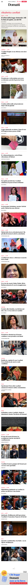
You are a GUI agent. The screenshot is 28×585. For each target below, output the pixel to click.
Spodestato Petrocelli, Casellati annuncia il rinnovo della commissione (13, 386)
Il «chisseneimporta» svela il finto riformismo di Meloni (11, 156)
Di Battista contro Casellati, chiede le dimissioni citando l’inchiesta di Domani (14, 413)
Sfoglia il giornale (12, 1)
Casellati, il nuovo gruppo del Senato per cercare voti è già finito (14, 464)
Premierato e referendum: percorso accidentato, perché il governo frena (12, 79)
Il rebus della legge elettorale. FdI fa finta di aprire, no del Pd (13, 19)
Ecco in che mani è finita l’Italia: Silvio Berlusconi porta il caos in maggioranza (13, 284)
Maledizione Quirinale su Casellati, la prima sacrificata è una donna (12, 490)
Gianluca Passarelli (5, 55)
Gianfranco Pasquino (5, 159)
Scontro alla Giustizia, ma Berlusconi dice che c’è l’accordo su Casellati (12, 309)
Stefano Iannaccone (5, 261)
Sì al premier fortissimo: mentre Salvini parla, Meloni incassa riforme (13, 207)
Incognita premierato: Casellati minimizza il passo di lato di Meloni (12, 181)
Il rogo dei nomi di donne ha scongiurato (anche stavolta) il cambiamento (10, 438)
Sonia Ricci (3, 467)
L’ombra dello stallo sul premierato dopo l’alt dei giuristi (12, 104)
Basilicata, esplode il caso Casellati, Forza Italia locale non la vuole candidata (12, 361)
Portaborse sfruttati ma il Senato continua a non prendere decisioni (12, 335)
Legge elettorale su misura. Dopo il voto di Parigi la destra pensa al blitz (13, 130)
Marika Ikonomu (4, 544)
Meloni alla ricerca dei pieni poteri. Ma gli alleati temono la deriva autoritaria (13, 233)
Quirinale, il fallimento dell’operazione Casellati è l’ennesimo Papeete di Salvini (13, 516)
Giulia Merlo (3, 21)
